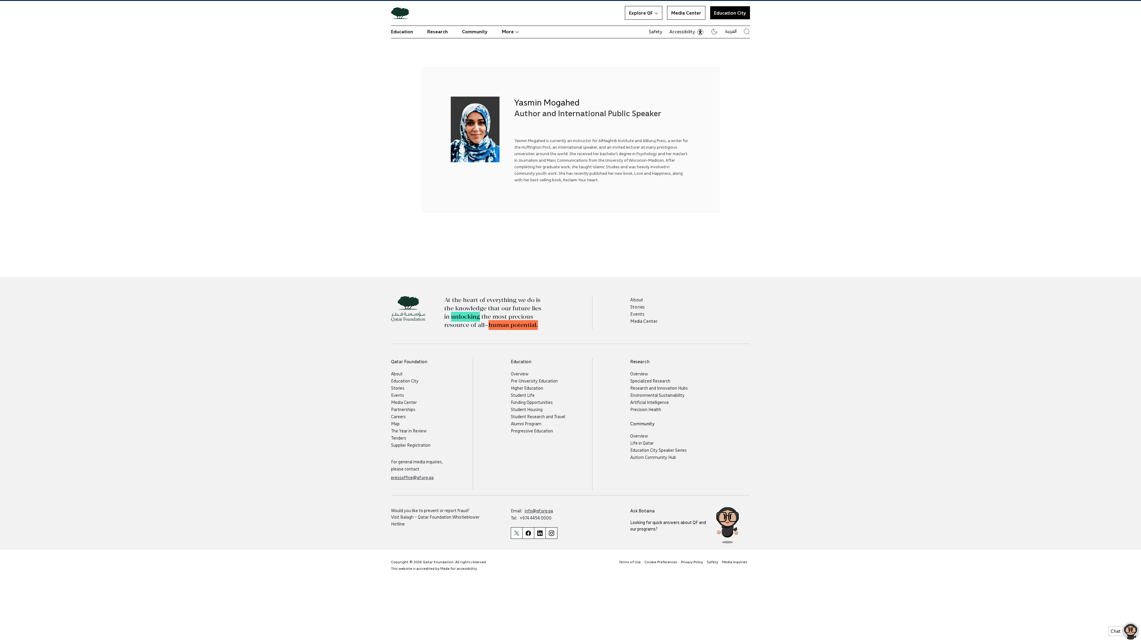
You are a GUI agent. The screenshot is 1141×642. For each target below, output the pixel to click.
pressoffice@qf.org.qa (412, 477)
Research (437, 31)
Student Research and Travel (538, 416)
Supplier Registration (411, 445)
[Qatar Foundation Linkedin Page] (540, 533)
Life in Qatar (642, 443)
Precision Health (645, 409)
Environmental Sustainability (657, 395)
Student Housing (527, 409)
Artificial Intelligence (649, 402)
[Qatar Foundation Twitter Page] (516, 533)
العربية (731, 31)
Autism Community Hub (653, 457)
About (636, 300)
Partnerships (403, 409)
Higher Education (527, 388)
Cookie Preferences (660, 561)
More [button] (508, 31)
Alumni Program (526, 423)
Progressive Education (532, 430)
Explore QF (641, 13)
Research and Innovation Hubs (659, 388)
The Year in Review (409, 430)
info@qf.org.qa (539, 510)
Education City (405, 380)
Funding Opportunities (532, 402)
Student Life (523, 395)
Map (395, 423)
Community (475, 31)
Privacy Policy (692, 561)
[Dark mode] (714, 31)
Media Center (686, 13)
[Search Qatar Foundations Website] (747, 32)
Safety (655, 31)
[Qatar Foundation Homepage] (402, 13)
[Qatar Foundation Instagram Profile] (551, 533)
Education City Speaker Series (658, 450)
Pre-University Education (534, 380)
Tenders (398, 437)
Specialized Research (650, 380)
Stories (637, 307)
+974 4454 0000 (535, 517)
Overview (520, 373)
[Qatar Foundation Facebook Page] (528, 533)
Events (637, 314)
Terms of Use (630, 561)
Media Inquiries (734, 561)
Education (402, 31)
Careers (398, 416)
